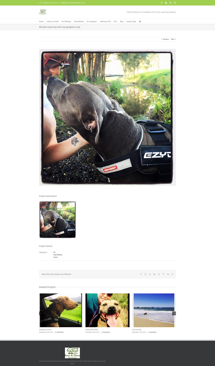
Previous (166, 39)
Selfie (87, 329)
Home (55, 257)
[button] (140, 21)
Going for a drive (138, 329)
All (54, 252)
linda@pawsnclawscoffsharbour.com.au (72, 3)
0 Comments (59, 332)
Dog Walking (57, 255)
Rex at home (44, 329)
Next (172, 39)
